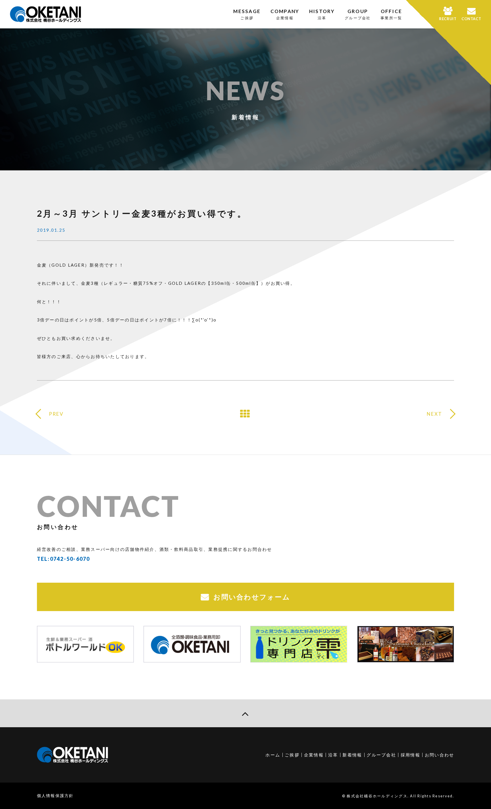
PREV (56, 414)
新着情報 (352, 754)
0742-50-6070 (70, 559)
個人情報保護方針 (55, 795)
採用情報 (410, 754)
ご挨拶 (292, 754)
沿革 (333, 754)
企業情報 (314, 754)
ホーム (272, 754)
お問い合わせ (439, 754)
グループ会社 (381, 754)
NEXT (434, 414)
